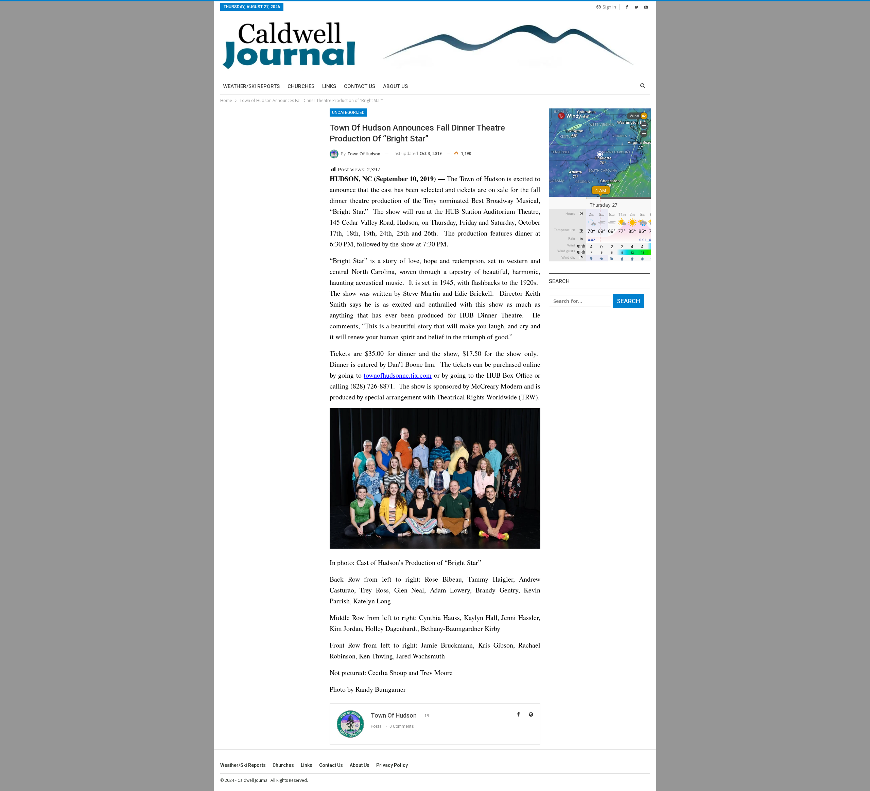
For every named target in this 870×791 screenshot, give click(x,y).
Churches (301, 86)
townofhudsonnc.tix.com (398, 375)
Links (329, 86)
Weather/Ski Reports (251, 86)
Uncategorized (348, 112)
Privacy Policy (392, 765)
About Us (395, 86)
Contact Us (359, 86)
